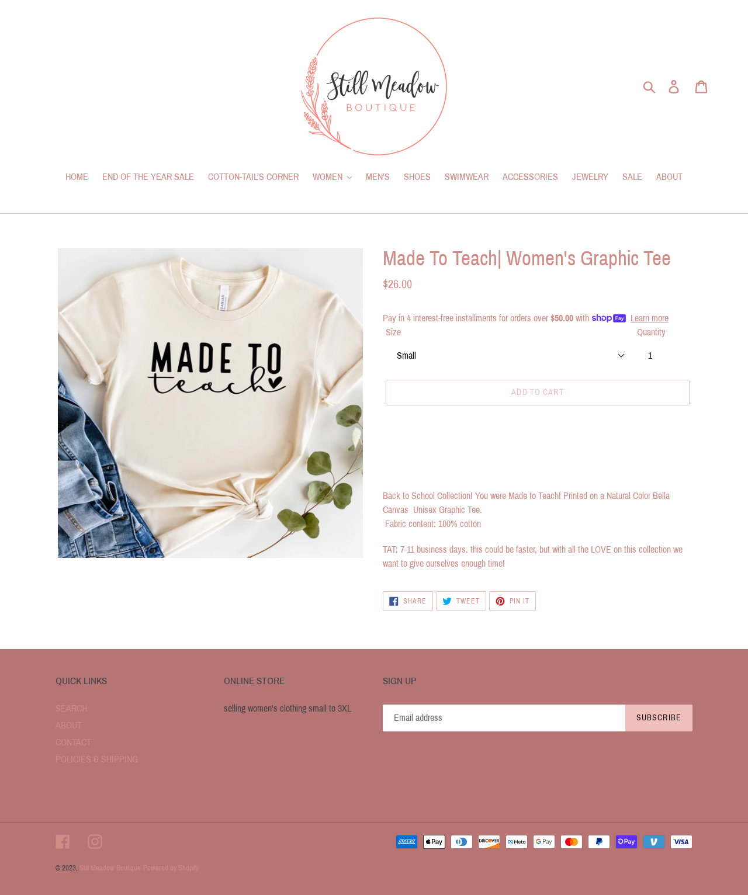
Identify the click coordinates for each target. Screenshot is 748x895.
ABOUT (69, 725)
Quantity (651, 332)
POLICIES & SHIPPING (97, 759)
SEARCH (71, 708)
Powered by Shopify (171, 868)
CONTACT (73, 742)
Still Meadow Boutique (110, 868)
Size (393, 332)
